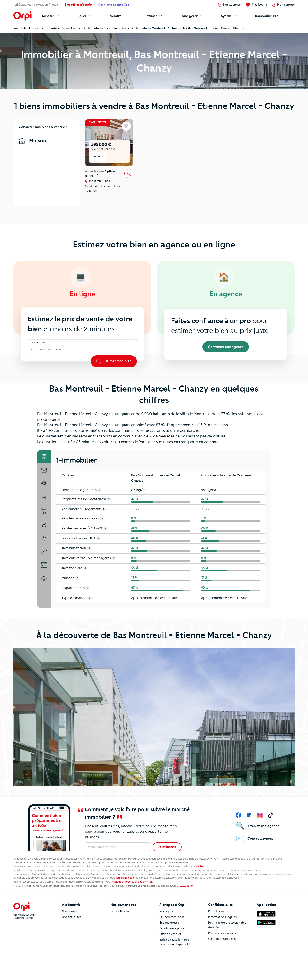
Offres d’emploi (170, 934)
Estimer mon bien (117, 361)
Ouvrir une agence (171, 928)
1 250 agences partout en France (35, 4)
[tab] (44, 456)
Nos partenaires (123, 905)
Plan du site (216, 911)
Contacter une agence (226, 347)
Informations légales (222, 917)
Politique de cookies (222, 933)
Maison (37, 141)
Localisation (38, 342)
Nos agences (168, 911)
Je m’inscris (167, 847)
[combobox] (31, 349)
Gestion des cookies (222, 938)
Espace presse (169, 922)
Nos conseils (70, 911)
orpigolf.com (120, 911)
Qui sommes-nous (171, 917)
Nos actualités (71, 917)
